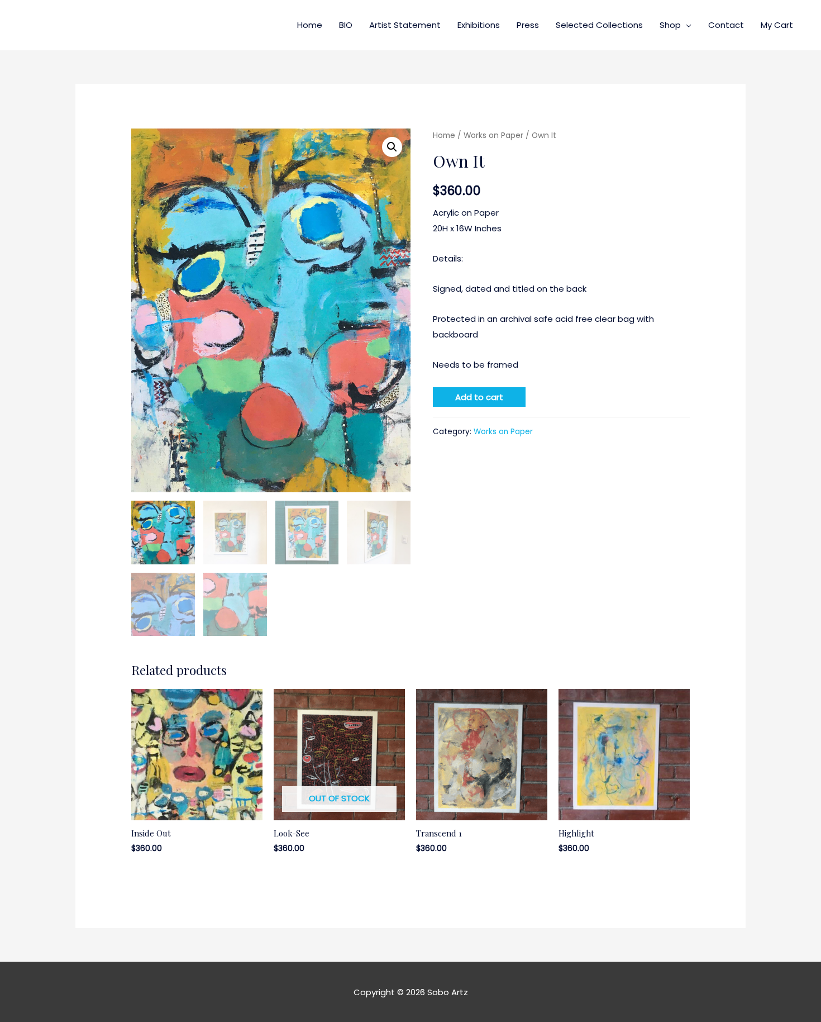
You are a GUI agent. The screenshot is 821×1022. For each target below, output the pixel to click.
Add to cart (479, 397)
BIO (345, 25)
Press (528, 25)
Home (309, 25)
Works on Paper (493, 135)
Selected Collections (599, 25)
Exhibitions (478, 25)
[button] (392, 147)
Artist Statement (405, 25)
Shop (670, 25)
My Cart (777, 25)
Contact (726, 25)
